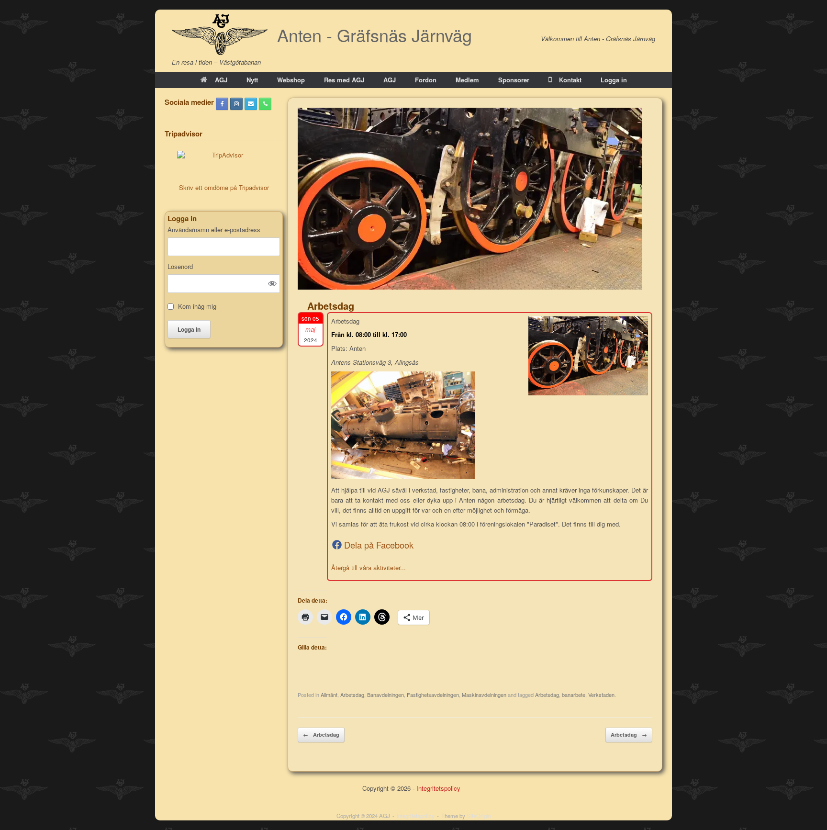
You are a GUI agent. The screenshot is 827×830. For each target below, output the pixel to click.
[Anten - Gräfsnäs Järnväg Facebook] (222, 104)
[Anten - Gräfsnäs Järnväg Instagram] (236, 104)
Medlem (467, 79)
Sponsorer (513, 79)
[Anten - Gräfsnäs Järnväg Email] (251, 104)
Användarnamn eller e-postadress (214, 229)
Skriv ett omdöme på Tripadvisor (224, 187)
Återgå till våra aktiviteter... (368, 567)
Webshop (291, 79)
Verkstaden (601, 694)
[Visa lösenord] (272, 283)
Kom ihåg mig (197, 306)
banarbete (573, 694)
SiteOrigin (479, 815)
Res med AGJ (344, 79)
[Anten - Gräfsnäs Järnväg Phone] (265, 104)
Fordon (425, 79)
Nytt (252, 79)
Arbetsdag (352, 694)
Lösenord (180, 266)
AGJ (221, 79)
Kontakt (570, 79)
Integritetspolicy (438, 788)
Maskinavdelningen (484, 694)
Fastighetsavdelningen (433, 694)
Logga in (614, 79)
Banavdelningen (385, 694)
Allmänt (329, 694)
